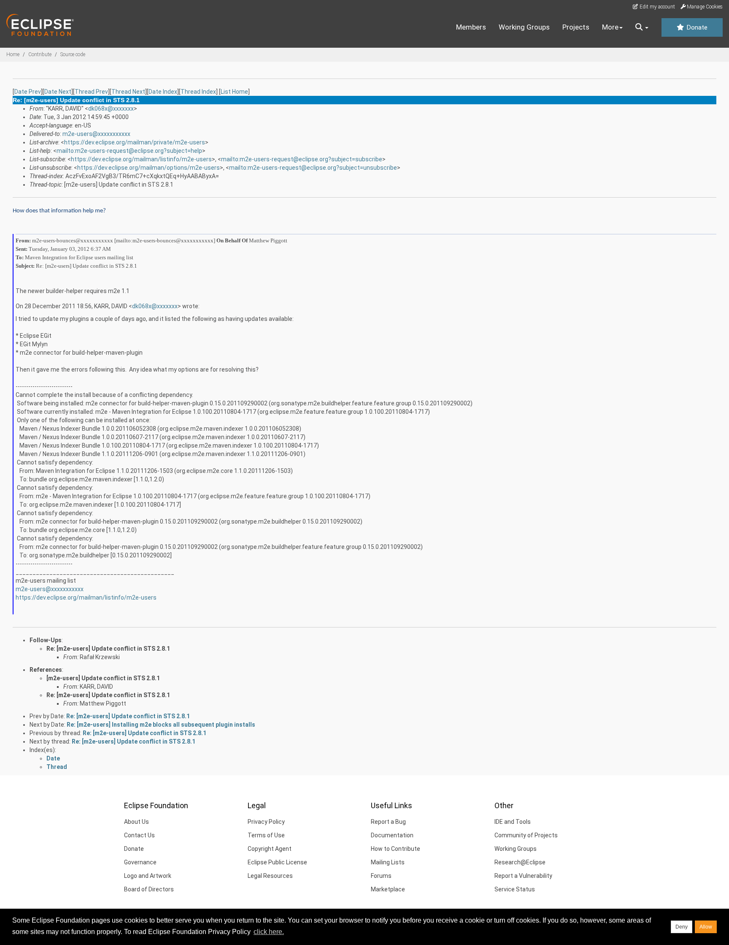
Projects (575, 27)
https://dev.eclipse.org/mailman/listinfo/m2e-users (141, 159)
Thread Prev (91, 91)
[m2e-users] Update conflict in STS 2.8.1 (103, 678)
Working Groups (524, 27)
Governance (140, 862)
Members (471, 27)
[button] (641, 27)
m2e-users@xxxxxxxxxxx (96, 133)
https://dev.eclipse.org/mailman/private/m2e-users (134, 142)
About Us (136, 821)
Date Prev (27, 91)
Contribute (39, 54)
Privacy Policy (266, 821)
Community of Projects (526, 835)
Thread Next (128, 91)
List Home (234, 91)
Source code (72, 54)
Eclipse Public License (277, 862)
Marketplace (388, 889)
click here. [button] (269, 931)
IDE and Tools (512, 821)
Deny (681, 927)
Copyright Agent (270, 848)
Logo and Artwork (147, 875)
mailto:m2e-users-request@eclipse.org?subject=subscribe (301, 159)
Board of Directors (149, 889)
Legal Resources (270, 875)
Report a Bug (388, 821)
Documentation (392, 835)
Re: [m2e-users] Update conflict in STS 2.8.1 (108, 648)
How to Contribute (395, 848)
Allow (705, 927)
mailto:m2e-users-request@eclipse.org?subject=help (129, 150)
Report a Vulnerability (523, 875)
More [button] (610, 27)
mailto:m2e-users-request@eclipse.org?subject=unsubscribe (313, 167)
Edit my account (656, 7)
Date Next (57, 91)
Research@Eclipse (519, 862)
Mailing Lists (388, 862)
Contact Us (139, 835)
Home (12, 54)
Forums (381, 875)
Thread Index (198, 91)
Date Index (162, 91)
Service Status (514, 889)
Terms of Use (266, 835)
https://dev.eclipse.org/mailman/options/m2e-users (148, 167)
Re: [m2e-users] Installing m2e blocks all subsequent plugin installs (161, 724)
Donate (696, 27)
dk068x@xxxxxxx (111, 108)
